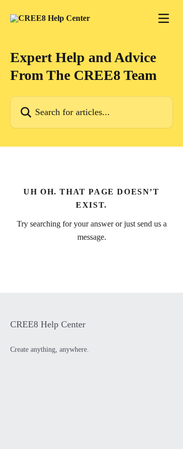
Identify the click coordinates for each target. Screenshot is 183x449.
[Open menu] (164, 18)
